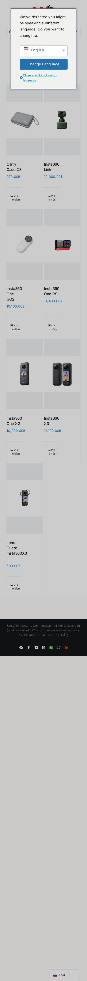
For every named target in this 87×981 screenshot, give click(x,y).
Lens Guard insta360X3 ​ (17, 547)
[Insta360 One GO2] (25, 244)
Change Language (44, 64)
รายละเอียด (15, 197)
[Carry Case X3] (25, 120)
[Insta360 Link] (62, 120)
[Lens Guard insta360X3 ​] (25, 498)
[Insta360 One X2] (25, 374)
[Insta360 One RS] (62, 244)
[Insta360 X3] (62, 374)
